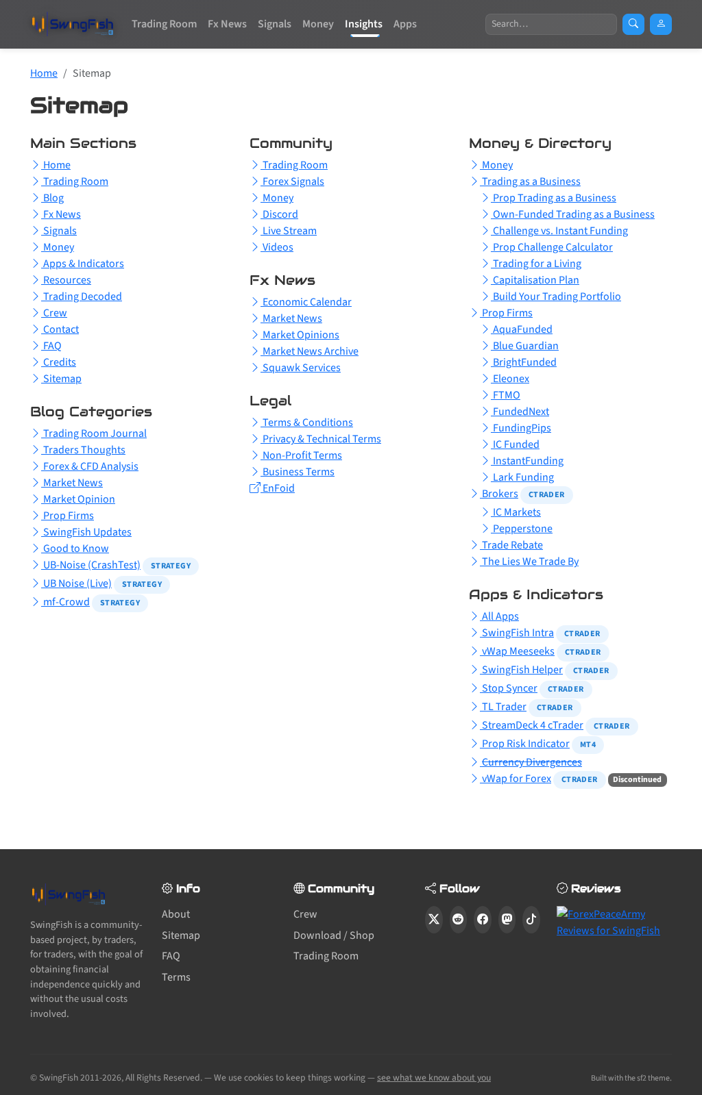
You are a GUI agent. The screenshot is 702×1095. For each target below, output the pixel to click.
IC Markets (516, 512)
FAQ (51, 345)
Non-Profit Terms (301, 455)
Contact (60, 329)
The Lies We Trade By (529, 561)
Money (318, 24)
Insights (364, 24)
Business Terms (298, 471)
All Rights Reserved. (163, 1077)
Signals (274, 24)
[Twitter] (434, 919)
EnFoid (278, 488)
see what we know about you (434, 1077)
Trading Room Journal (94, 433)
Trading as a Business (530, 181)
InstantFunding (527, 460)
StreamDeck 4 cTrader (531, 725)
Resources (66, 280)
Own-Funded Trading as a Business (573, 214)
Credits (58, 362)
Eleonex (510, 378)
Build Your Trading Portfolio (556, 296)
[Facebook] (483, 919)
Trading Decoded (81, 296)
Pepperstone (522, 528)
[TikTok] (531, 919)
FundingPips (521, 428)
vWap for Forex (515, 778)
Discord (279, 214)
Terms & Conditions (307, 422)
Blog (52, 197)
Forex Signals (292, 181)
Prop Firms (67, 515)
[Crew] (661, 24)
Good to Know (75, 548)
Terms (176, 977)
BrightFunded (524, 362)
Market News (72, 482)
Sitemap (61, 378)
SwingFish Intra (517, 632)
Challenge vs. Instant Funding (559, 230)
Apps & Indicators (82, 263)
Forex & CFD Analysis (89, 466)
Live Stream (289, 230)
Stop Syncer (508, 688)
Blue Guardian (525, 345)
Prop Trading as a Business (553, 197)
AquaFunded (522, 329)
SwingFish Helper (521, 669)
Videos (277, 247)
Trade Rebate (511, 545)
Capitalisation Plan (535, 280)
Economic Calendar (306, 302)
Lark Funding (522, 477)
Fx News (227, 24)
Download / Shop (333, 935)
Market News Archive (310, 351)
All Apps (499, 616)
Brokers (499, 493)
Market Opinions (300, 334)
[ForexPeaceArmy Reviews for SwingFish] (614, 921)
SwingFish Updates (86, 532)
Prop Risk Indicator (525, 743)
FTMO (505, 395)
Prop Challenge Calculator (552, 247)
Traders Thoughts (83, 449)
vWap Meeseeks (517, 651)
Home (44, 73)
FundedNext (520, 411)
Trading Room (164, 24)
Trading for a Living (536, 263)
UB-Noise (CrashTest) (91, 564)
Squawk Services (301, 367)
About (176, 914)
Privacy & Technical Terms (321, 438)
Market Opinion (78, 499)
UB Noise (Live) (76, 583)
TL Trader (503, 706)
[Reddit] (459, 919)
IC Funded (515, 444)
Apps (405, 24)
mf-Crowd (65, 601)
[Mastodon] (507, 919)
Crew (54, 312)
